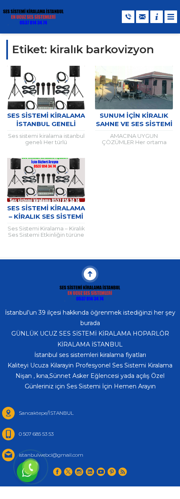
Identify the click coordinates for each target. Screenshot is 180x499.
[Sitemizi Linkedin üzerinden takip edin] (90, 472)
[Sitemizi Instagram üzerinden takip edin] (79, 472)
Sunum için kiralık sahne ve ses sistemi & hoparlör (134, 123)
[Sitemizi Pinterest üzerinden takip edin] (112, 472)
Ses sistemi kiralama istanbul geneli (46, 119)
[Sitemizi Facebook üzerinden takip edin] (57, 472)
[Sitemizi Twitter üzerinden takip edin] (68, 472)
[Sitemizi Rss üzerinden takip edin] (122, 472)
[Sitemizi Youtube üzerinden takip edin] (101, 472)
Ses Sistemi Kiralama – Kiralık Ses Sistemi (46, 212)
